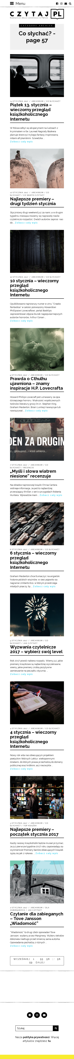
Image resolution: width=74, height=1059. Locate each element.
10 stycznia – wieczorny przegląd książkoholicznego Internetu (34, 287)
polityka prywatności (36, 1037)
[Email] (66, 3)
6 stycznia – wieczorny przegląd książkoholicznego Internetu (33, 560)
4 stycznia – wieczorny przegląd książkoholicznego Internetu (33, 739)
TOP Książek (30, 826)
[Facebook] (57, 3)
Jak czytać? (30, 643)
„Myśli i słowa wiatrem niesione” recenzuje (33, 473)
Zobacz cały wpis (21, 141)
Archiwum (37, 101)
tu (49, 1041)
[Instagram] (61, 3)
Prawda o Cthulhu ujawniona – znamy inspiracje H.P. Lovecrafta (36, 383)
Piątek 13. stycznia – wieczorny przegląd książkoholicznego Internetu (31, 111)
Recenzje (28, 468)
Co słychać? (53, 101)
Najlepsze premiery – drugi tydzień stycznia (33, 201)
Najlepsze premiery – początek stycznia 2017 (34, 832)
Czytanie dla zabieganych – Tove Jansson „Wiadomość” (36, 918)
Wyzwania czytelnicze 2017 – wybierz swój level (36, 649)
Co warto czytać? (33, 195)
